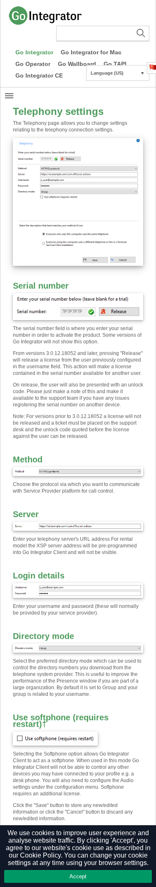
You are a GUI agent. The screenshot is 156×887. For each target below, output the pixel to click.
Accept (78, 876)
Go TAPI (115, 64)
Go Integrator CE (39, 75)
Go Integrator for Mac (91, 52)
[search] (102, 33)
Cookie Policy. (41, 855)
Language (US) (118, 72)
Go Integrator (34, 52)
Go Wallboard (77, 64)
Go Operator (32, 64)
